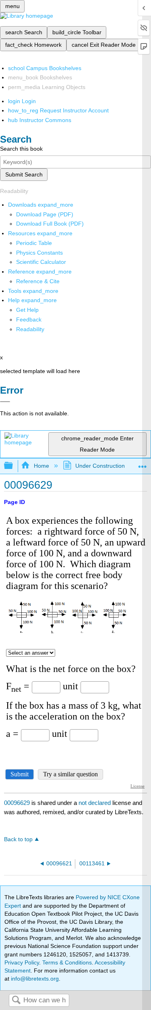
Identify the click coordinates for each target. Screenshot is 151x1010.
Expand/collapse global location (142, 463)
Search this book (21, 148)
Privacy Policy (21, 962)
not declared (95, 802)
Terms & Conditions (67, 962)
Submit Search (24, 174)
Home (41, 465)
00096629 (17, 802)
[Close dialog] (5, 401)
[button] (28, 319)
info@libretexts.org (34, 978)
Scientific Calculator (41, 262)
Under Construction (100, 465)
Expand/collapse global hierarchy (13, 466)
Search (16, 1000)
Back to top (18, 839)
